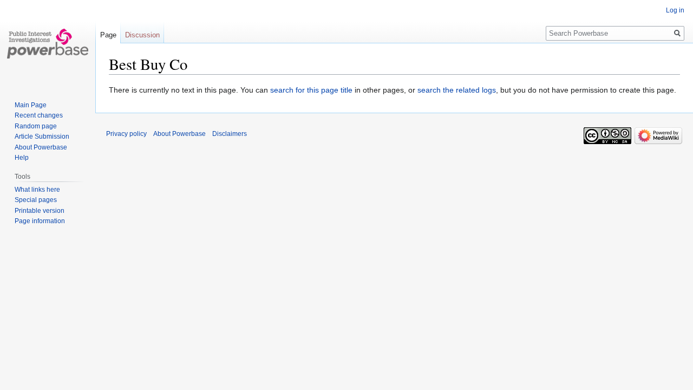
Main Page (31, 105)
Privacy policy (126, 134)
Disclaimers (229, 134)
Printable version (39, 210)
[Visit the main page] (47, 43)
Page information (40, 221)
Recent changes (39, 115)
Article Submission (42, 136)
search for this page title (311, 90)
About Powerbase (41, 147)
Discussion (142, 35)
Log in (675, 10)
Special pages (36, 200)
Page (108, 35)
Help (22, 157)
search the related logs (456, 90)
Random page (36, 126)
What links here (37, 189)
